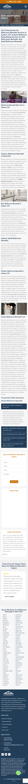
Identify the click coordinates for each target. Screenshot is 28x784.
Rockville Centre (20, 653)
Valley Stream (19, 675)
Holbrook (5, 669)
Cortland (5, 641)
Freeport (5, 655)
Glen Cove (5, 659)
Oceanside (18, 635)
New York (18, 629)
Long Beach (18, 614)
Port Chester (19, 645)
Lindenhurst (6, 683)
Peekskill (18, 639)
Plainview (18, 641)
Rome (17, 655)
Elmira (4, 649)
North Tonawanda (20, 633)
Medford (18, 618)
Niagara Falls (19, 631)
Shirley (17, 661)
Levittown (5, 681)
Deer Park (5, 643)
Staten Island (19, 665)
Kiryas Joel (6, 679)
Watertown (18, 677)
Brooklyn (5, 629)
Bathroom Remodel (7, 718)
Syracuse (18, 667)
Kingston (5, 677)
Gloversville (6, 663)
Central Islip (6, 635)
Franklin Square (7, 653)
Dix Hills (5, 645)
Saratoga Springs (20, 657)
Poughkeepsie (19, 647)
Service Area (5, 730)
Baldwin (5, 618)
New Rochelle (19, 626)
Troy (17, 669)
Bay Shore (5, 620)
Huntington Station (8, 671)
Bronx (4, 626)
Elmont (5, 651)
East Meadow (6, 647)
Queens (17, 649)
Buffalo (5, 631)
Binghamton (6, 622)
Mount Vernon (19, 622)
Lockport (5, 685)
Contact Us (5, 727)
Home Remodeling (7, 724)
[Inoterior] (7, 7)
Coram (4, 639)
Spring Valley (19, 663)
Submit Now (14, 481)
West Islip (18, 681)
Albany (4, 614)
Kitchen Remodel (6, 721)
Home (2, 25)
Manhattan (18, 616)
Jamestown (6, 675)
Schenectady (19, 659)
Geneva (5, 657)
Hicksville (5, 667)
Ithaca (4, 673)
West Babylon (19, 679)
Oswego (18, 637)
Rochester (18, 651)
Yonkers (18, 685)
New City (18, 624)
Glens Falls (6, 661)
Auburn (7, 25)
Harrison (5, 665)
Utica (17, 673)
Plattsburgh (18, 643)
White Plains (19, 683)
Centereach (6, 633)
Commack (5, 637)
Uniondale (18, 671)
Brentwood (6, 624)
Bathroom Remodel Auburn (17, 25)
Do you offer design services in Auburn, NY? (14, 434)
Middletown (19, 620)
